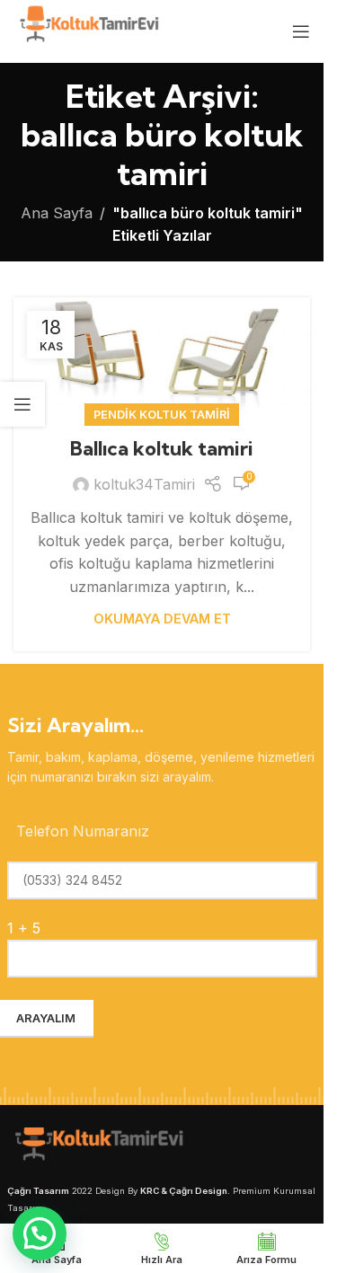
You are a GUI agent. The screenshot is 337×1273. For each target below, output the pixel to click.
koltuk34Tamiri (144, 484)
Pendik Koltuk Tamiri (161, 414)
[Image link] (97, 1146)
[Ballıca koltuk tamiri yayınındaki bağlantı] (161, 356)
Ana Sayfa (57, 213)
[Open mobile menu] (301, 31)
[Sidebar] (22, 404)
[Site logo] (87, 30)
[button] (40, 1233)
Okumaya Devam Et (162, 618)
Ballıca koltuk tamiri (161, 448)
